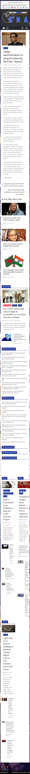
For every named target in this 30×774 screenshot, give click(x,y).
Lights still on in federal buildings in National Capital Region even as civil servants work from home (8, 654)
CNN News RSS (9, 447)
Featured (15, 305)
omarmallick (18, 65)
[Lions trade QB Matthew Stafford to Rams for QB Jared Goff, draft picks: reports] (21, 605)
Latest (20, 305)
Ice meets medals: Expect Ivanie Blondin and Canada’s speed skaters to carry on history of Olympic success (27, 573)
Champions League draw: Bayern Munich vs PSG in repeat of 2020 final (24, 506)
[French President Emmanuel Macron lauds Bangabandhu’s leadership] (3, 573)
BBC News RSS (8, 398)
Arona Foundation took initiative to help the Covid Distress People (8, 509)
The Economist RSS (10, 458)
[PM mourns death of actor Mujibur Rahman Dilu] (14, 230)
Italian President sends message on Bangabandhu (10, 587)
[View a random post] (26, 28)
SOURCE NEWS (7, 177)
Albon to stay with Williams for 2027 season (13, 442)
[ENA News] (4, 28)
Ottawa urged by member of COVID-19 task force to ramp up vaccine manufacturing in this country (10, 727)
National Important (8, 493)
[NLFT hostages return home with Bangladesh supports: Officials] (14, 256)
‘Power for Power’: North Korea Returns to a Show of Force (12, 551)
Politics (5, 48)
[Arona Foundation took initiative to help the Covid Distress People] (8, 484)
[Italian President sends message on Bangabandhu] (3, 589)
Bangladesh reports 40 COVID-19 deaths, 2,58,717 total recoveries (14, 185)
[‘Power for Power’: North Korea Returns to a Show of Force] (5, 554)
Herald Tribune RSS (10, 452)
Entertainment (7, 305)
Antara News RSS (9, 349)
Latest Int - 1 (6, 490)
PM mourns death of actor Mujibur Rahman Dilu (13, 245)
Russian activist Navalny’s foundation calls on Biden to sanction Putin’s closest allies (19, 338)
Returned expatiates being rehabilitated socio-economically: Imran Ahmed (14, 192)
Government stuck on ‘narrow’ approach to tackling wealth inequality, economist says (10, 747)
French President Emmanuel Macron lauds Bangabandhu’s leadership (10, 572)
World (5, 496)
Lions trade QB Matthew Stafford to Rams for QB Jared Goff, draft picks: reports (27, 603)
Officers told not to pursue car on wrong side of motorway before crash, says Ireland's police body (14, 416)
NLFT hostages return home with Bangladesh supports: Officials (13, 272)
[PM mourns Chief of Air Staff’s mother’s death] (14, 204)
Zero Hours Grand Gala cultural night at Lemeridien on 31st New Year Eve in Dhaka (14, 313)
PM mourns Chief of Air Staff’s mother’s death (12, 219)
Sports (21, 493)
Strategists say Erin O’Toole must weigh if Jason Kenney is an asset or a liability (11, 706)
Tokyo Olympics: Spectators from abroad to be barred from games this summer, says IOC (24, 550)
